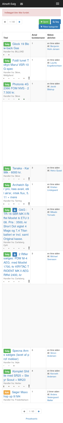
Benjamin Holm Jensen (53, 47)
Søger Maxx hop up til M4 (16, 394)
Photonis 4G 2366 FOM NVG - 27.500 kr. (16, 88)
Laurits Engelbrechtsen (54, 64)
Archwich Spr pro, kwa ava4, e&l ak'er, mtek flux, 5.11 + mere (16, 191)
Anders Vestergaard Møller (53, 397)
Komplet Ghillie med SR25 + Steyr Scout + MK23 (16, 375)
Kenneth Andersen (52, 375)
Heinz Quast (56, 170)
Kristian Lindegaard (52, 188)
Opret (45, 21)
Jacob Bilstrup (51, 88)
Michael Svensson (52, 258)
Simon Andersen (51, 354)
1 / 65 (12, 21)
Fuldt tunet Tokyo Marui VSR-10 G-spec (16, 64)
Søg (57, 21)
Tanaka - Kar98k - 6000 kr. (16, 170)
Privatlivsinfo (31, 418)
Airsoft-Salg (9, 4)
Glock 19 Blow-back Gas (16, 46)
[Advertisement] (31, 133)
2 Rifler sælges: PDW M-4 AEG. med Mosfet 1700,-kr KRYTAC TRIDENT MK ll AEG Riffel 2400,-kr (16, 264)
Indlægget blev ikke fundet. (17, 12)
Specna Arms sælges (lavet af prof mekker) (16, 354)
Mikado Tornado (52, 213)
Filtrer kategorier (50, 26)
